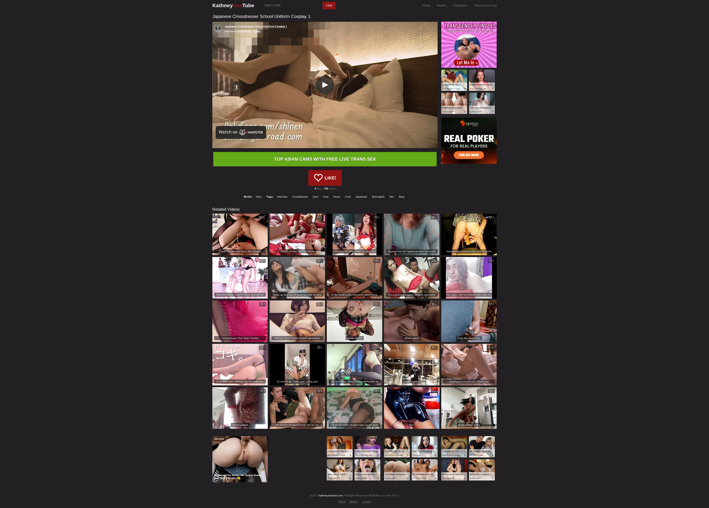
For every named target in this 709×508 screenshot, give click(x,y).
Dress (336, 196)
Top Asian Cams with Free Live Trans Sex (325, 159)
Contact (366, 501)
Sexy (401, 196)
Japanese (361, 196)
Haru (259, 196)
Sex (391, 196)
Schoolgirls (378, 196)
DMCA (342, 501)
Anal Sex (282, 196)
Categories (460, 5)
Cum (315, 196)
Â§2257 (353, 501)
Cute (326, 196)
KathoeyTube (233, 5)
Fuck (348, 196)
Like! (330, 177)
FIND (329, 5)
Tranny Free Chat (485, 5)
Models (441, 5)
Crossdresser (300, 196)
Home (426, 5)
